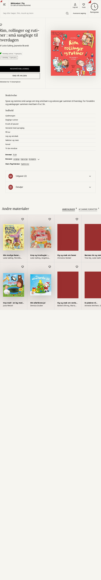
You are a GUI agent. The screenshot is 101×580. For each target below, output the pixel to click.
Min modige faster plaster (11, 255)
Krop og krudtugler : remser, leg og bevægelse (39, 255)
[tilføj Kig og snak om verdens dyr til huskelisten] (77, 267)
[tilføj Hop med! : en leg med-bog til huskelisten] (22, 267)
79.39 (15, 155)
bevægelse (32, 159)
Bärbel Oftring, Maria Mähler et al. (66, 306)
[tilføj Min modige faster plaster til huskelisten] (22, 219)
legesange (24, 159)
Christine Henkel (64, 258)
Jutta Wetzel (8, 306)
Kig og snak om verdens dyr (67, 303)
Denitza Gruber (36, 306)
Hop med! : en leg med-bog (13, 303)
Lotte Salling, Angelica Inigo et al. (39, 258)
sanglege (16, 159)
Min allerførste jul (37, 303)
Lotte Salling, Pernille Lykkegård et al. (12, 258)
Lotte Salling (7, 45)
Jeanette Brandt (21, 45)
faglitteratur (25, 164)
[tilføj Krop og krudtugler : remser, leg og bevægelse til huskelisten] (49, 219)
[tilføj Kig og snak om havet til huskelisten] (77, 219)
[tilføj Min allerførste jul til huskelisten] (49, 267)
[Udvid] (38, 159)
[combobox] (35, 13)
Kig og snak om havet (66, 255)
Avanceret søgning (79, 13)
